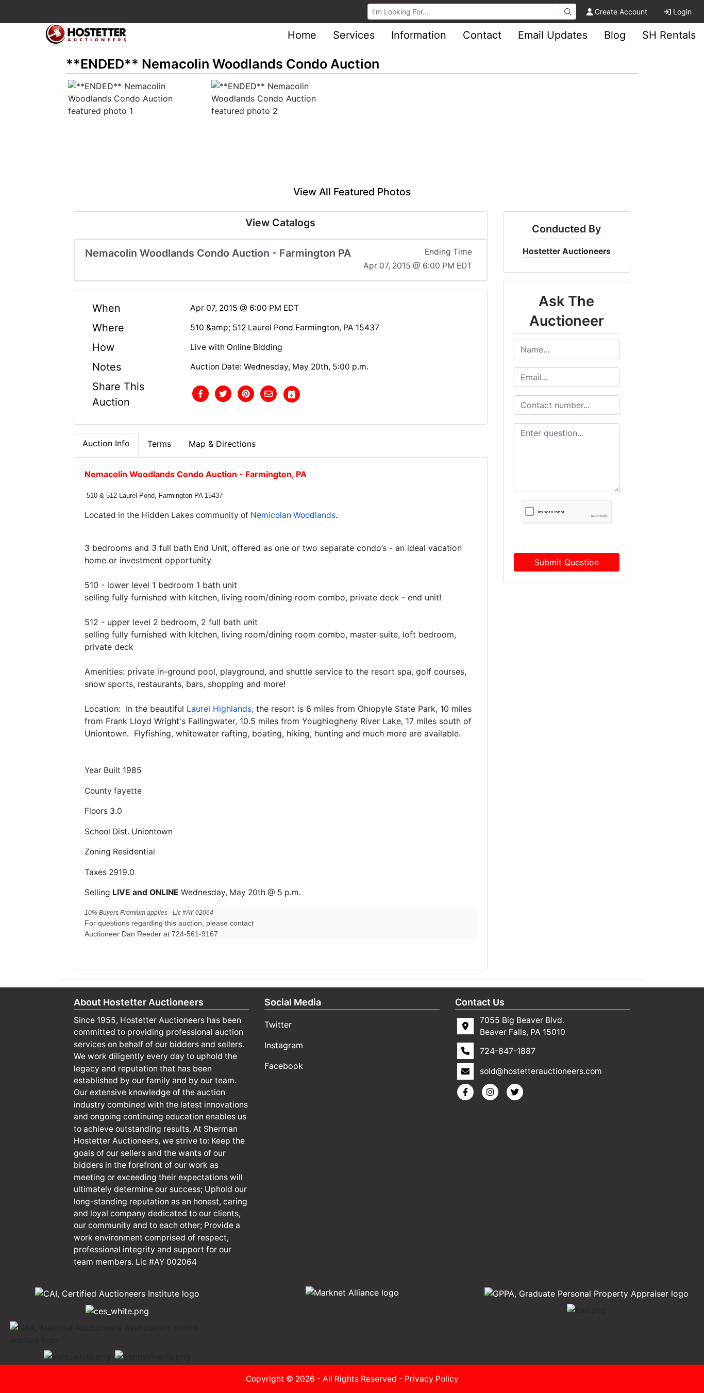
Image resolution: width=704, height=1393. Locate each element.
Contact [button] (482, 35)
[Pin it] (246, 394)
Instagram (283, 1045)
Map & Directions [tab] (222, 444)
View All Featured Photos (352, 192)
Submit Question (566, 562)
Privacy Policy (432, 1379)
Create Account (621, 11)
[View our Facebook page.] (467, 1092)
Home (302, 35)
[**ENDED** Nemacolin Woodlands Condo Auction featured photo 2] (280, 132)
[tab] (106, 445)
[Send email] (268, 394)
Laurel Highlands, (220, 708)
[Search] (568, 12)
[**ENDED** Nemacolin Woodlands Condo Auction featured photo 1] (137, 132)
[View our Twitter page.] (517, 1092)
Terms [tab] (159, 444)
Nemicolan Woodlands (293, 515)
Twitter (278, 1024)
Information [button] (418, 35)
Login (682, 11)
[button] (200, 394)
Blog (615, 35)
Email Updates (553, 35)
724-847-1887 (507, 1051)
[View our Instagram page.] (492, 1092)
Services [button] (354, 35)
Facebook (283, 1066)
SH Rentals (669, 35)
